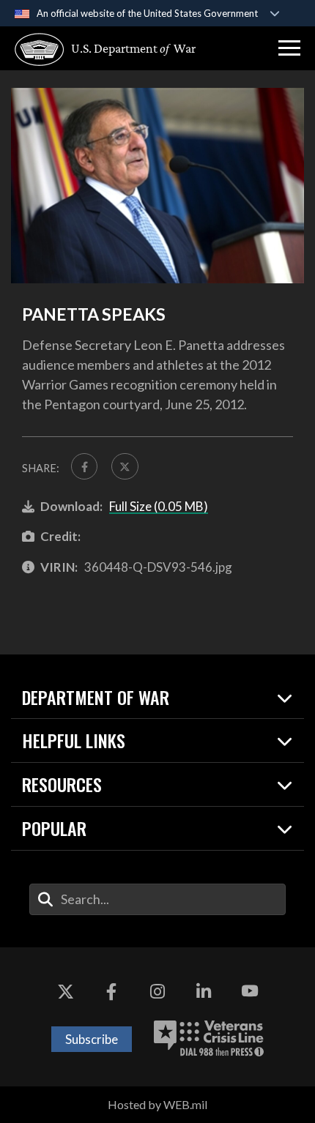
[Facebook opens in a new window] (111, 991)
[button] (289, 48)
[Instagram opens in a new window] (157, 991)
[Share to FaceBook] (84, 466)
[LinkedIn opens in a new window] (203, 991)
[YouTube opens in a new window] (249, 991)
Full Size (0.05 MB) (158, 506)
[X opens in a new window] (65, 991)
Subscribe (91, 1039)
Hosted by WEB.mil (157, 1104)
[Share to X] (124, 466)
